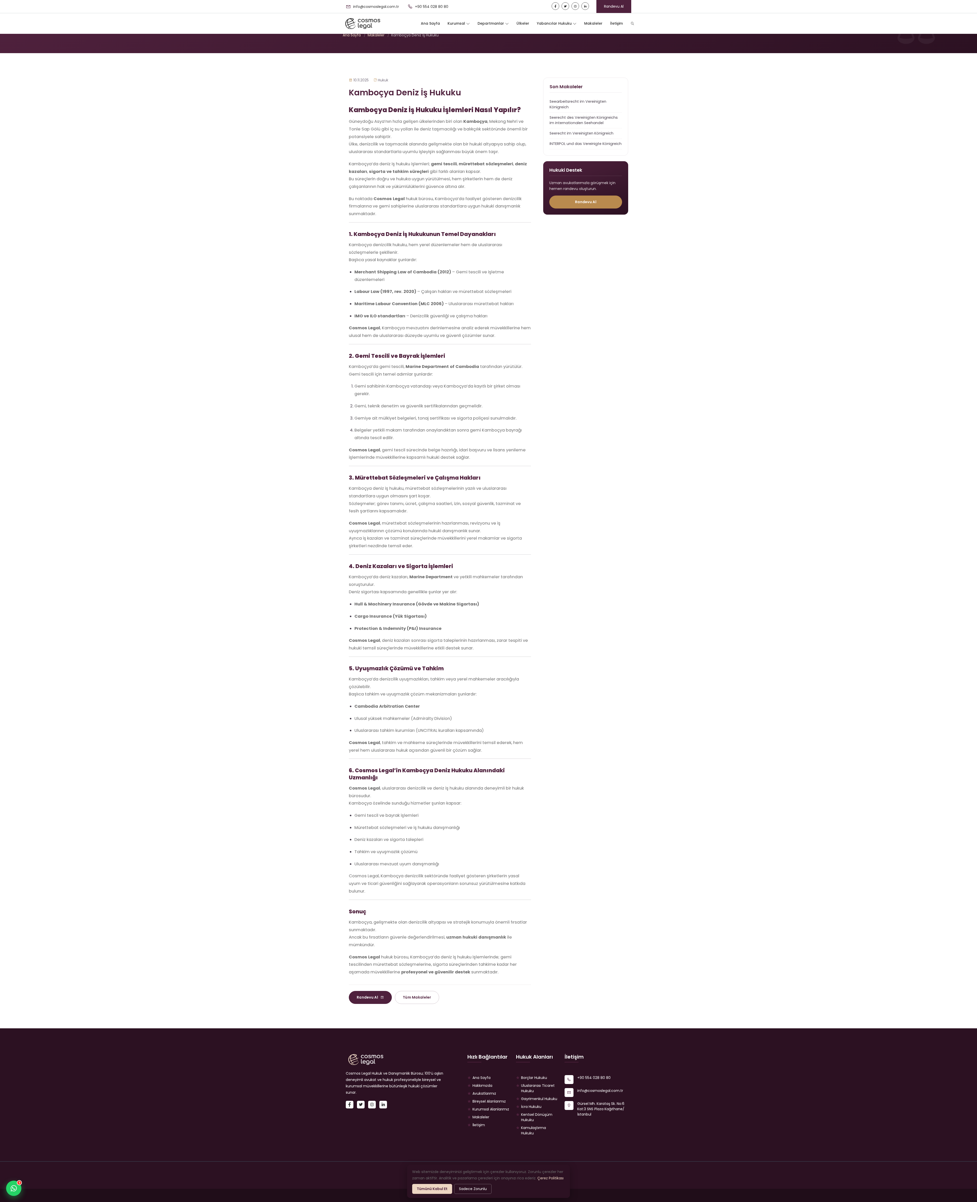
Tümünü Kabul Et (432, 1188)
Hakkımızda (482, 1085)
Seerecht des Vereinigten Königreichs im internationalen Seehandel (584, 120)
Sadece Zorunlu (473, 1188)
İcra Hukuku (531, 1106)
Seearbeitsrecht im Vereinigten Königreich (578, 104)
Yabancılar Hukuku (555, 23)
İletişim (616, 23)
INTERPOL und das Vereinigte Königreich (586, 143)
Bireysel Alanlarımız (489, 1101)
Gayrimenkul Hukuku (539, 1098)
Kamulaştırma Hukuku (533, 1130)
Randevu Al (614, 6)
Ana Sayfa (430, 23)
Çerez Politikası (550, 1178)
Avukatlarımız (484, 1093)
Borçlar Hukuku (534, 1077)
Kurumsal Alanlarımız (490, 1109)
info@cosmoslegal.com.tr (375, 6)
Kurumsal (457, 23)
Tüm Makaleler (417, 997)
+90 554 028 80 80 (431, 6)
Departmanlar (491, 23)
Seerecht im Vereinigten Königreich (581, 133)
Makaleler (593, 23)
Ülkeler (522, 23)
